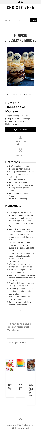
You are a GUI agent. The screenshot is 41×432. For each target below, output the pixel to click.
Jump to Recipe (14, 94)
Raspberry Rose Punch (10, 386)
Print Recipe (28, 94)
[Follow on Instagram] (20, 419)
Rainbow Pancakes (20, 386)
